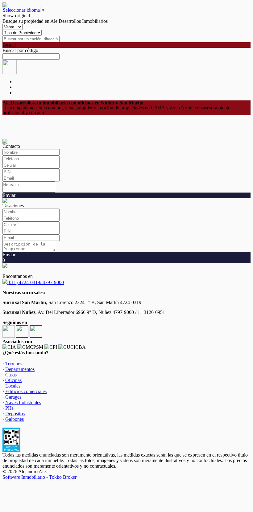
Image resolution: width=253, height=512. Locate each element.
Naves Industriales (23, 402)
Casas (11, 374)
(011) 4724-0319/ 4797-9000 (35, 282)
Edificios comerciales (26, 391)
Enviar (8, 195)
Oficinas (13, 380)
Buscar (9, 44)
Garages (13, 397)
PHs (9, 408)
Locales (12, 385)
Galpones (14, 419)
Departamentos (20, 369)
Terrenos (13, 363)
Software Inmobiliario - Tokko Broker (39, 477)
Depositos (15, 413)
